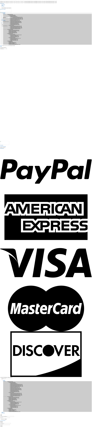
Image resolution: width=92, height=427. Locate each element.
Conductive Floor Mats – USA (14, 40)
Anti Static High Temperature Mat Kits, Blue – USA (16, 18)
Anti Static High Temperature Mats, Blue (15, 28)
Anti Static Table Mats (13, 15)
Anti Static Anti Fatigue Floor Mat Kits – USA (15, 34)
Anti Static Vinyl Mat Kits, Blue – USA (15, 19)
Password (1, 417)
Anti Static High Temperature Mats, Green (14, 30)
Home (1, 45)
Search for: (4, 17)
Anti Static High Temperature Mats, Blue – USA (16, 27)
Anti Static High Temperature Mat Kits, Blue (15, 21)
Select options (2, 148)
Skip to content (2, 3)
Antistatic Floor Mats (10, 33)
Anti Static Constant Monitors (12, 42)
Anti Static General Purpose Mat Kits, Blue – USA (16, 384)
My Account (3, 4)
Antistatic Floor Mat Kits (12, 401)
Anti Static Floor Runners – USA (14, 39)
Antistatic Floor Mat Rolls (12, 37)
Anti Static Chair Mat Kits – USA (14, 35)
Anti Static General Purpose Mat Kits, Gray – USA (16, 17)
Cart (2, 5)
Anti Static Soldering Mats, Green (13, 32)
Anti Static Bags (11, 41)
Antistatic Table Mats (10, 14)
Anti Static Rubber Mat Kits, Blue (14, 23)
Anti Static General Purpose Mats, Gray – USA (16, 26)
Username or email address (3, 416)
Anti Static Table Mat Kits (12, 382)
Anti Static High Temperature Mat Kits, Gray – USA (16, 386)
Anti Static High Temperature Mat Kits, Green (16, 22)
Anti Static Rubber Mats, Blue (12, 31)
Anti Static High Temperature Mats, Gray (14, 397)
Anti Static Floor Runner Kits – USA (14, 36)
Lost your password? (2, 420)
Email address (2, 423)
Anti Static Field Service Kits (13, 16)
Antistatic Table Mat (11, 25)
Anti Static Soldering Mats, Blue (13, 399)
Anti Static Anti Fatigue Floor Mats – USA (15, 38)
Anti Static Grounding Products (13, 43)
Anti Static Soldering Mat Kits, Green (14, 24)
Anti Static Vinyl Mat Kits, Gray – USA (15, 20)
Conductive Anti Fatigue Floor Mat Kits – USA (14, 44)
